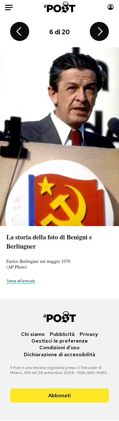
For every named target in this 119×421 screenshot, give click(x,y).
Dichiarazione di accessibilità (59, 354)
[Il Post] (59, 7)
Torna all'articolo (20, 281)
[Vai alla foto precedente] (19, 32)
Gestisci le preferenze (59, 340)
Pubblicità (62, 334)
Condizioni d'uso (59, 347)
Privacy (89, 334)
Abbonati (59, 395)
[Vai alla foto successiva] (99, 32)
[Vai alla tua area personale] (110, 7)
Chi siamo (33, 334)
